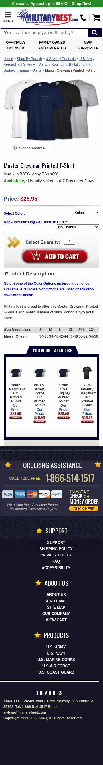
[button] (8, 17)
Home (8, 59)
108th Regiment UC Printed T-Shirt (17, 393)
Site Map (56, 607)
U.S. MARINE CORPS (56, 660)
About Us (56, 595)
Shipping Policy (56, 549)
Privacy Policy (56, 555)
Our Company (56, 614)
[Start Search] (95, 33)
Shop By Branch (29, 59)
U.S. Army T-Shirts (33, 65)
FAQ (56, 561)
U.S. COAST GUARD (56, 672)
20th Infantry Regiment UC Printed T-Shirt (88, 395)
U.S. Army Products (61, 59)
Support (56, 542)
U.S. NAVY (56, 653)
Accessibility (56, 568)
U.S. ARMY (56, 647)
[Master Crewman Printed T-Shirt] (28, 148)
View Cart (56, 620)
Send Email (56, 601)
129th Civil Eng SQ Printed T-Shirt (64, 393)
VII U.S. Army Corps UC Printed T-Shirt (39, 395)
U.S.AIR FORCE (56, 666)
